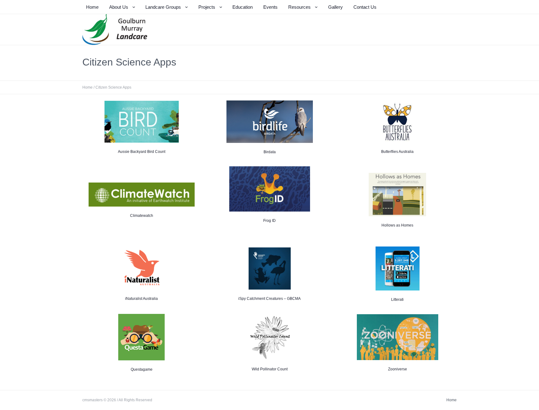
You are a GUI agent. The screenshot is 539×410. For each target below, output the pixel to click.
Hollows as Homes (397, 225)
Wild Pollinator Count (270, 369)
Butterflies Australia (397, 151)
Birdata (270, 152)
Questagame (142, 369)
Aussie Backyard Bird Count (141, 151)
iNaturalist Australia (141, 298)
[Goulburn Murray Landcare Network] (114, 29)
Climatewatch (141, 215)
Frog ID (269, 220)
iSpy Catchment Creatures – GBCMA (269, 298)
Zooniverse (397, 369)
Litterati (397, 299)
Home (87, 87)
